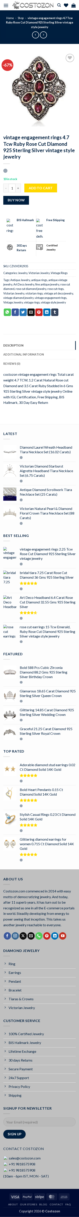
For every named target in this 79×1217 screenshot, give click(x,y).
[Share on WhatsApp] (7, 312)
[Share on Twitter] (23, 312)
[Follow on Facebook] (7, 936)
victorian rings (34, 293)
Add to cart (41, 188)
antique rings (39, 280)
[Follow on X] (23, 936)
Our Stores (28, 1204)
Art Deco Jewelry (23, 284)
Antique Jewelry (20, 280)
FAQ (68, 1204)
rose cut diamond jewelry (31, 289)
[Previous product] (43, 34)
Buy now (16, 200)
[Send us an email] (31, 936)
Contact (56, 1204)
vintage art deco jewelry (58, 293)
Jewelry (22, 273)
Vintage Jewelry (13, 302)
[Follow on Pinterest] (46, 936)
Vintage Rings (59, 273)
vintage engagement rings (50, 298)
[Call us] (39, 936)
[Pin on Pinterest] (39, 312)
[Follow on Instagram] (15, 936)
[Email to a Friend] (31, 312)
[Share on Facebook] (15, 312)
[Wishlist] (66, 5)
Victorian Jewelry (39, 273)
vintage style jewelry (53, 302)
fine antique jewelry (47, 284)
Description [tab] (13, 345)
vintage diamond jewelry (18, 298)
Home (10, 18)
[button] (6, 5)
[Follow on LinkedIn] (54, 936)
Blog (43, 1204)
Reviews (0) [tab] (11, 363)
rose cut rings (55, 289)
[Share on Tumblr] (54, 312)
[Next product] (35, 34)
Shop (21, 18)
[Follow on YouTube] (62, 936)
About (13, 1204)
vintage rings (32, 302)
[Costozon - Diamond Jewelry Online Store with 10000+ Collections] (33, 5)
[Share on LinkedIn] (46, 312)
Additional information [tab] (23, 354)
